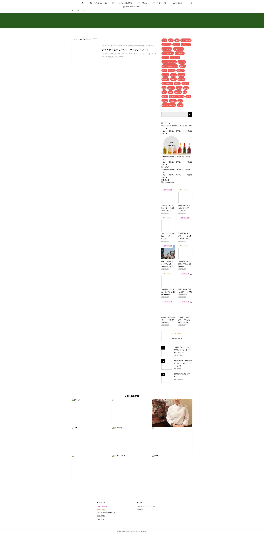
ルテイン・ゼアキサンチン (170, 66)
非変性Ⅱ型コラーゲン (168, 105)
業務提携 (181, 79)
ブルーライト (175, 58)
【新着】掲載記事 (102, 506)
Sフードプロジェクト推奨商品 (122, 3)
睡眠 (186, 88)
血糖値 (164, 101)
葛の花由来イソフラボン (177, 96)
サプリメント (166, 49)
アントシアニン (186, 40)
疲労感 (177, 84)
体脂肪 (182, 66)
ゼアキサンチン (178, 49)
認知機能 (173, 101)
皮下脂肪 (185, 84)
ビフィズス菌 (179, 53)
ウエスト (176, 45)
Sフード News (142, 3)
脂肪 (171, 92)
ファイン (165, 58)
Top (83, 3)
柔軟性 (173, 79)
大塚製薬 (181, 75)
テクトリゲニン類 (167, 53)
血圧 (188, 96)
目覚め (179, 88)
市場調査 (165, 79)
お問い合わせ (177, 3)
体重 (164, 71)
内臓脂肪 (180, 71)
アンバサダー (166, 45)
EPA (177, 40)
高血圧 (180, 105)
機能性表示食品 (167, 84)
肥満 (164, 92)
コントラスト (186, 45)
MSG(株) (140, 509)
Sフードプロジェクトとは (98, 3)
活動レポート (100, 519)
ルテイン (181, 62)
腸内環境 (178, 92)
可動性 (173, 75)
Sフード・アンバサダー (160, 3)
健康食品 (172, 71)
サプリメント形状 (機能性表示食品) (107, 513)
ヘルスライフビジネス (169, 62)
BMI (164, 40)
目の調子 (171, 88)
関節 (180, 101)
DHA (171, 40)
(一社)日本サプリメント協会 (146, 506)
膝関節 (164, 96)
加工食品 (165, 75)
